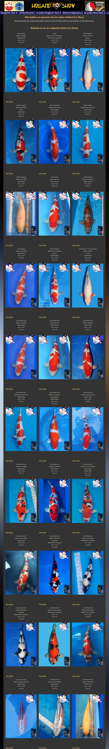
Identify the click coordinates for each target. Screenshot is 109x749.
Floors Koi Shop (88, 468)
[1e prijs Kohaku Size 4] (21, 361)
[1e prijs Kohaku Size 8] (54, 433)
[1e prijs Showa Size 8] (87, 648)
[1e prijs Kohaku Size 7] (21, 433)
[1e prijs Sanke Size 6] (54, 504)
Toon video (9, 102)
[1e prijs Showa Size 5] (87, 576)
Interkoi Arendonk (54, 397)
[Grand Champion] (21, 74)
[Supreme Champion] (21, 145)
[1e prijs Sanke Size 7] (87, 504)
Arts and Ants (55, 540)
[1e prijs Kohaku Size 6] (87, 361)
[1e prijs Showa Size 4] (54, 576)
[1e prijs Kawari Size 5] (54, 720)
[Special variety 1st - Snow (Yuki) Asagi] (87, 289)
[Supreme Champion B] (54, 145)
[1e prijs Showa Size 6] (21, 648)
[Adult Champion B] (87, 217)
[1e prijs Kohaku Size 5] (54, 361)
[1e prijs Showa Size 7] (54, 648)
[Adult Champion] (54, 217)
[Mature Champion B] (21, 217)
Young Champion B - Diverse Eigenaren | (54, 13)
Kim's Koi (88, 38)
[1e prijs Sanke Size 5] (21, 504)
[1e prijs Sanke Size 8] (21, 576)
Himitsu (21, 109)
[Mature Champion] (87, 145)
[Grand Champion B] (87, 74)
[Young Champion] (21, 289)
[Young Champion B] (54, 289)
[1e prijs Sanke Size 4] (87, 433)
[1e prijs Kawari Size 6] (87, 720)
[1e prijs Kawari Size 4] (21, 720)
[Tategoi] (54, 74)
